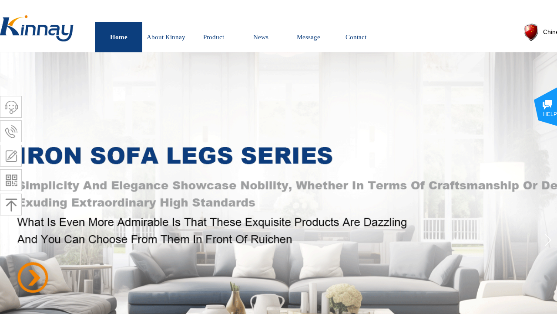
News (260, 37)
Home (119, 37)
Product (213, 37)
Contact (356, 37)
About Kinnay (166, 37)
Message (308, 37)
